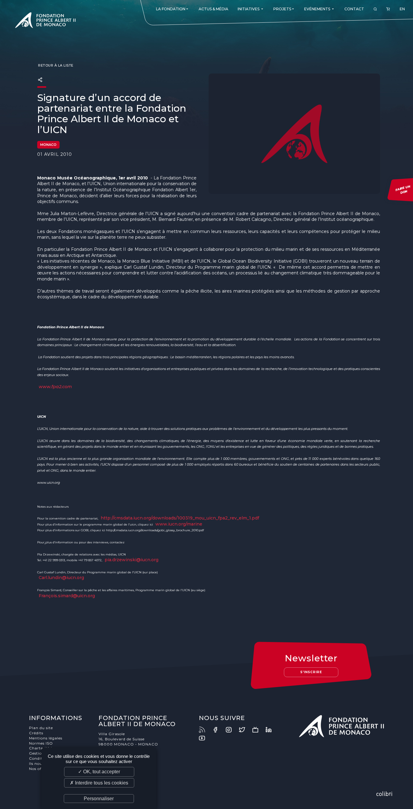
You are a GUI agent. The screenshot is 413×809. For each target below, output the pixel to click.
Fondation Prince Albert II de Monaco (45, 21)
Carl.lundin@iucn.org (61, 577)
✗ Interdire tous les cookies (99, 782)
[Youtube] (205, 738)
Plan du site (41, 727)
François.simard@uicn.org (67, 595)
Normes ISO (41, 743)
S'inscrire (311, 672)
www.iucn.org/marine (178, 524)
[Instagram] (232, 729)
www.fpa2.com (55, 386)
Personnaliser (99, 798)
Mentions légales (45, 738)
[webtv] (258, 729)
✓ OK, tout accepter (99, 771)
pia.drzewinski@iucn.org (131, 559)
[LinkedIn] (271, 729)
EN (402, 9)
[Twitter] (245, 729)
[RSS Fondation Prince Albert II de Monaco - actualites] (205, 729)
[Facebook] (218, 729)
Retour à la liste (55, 65)
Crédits (36, 733)
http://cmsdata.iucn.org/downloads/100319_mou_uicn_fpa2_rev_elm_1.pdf (180, 518)
